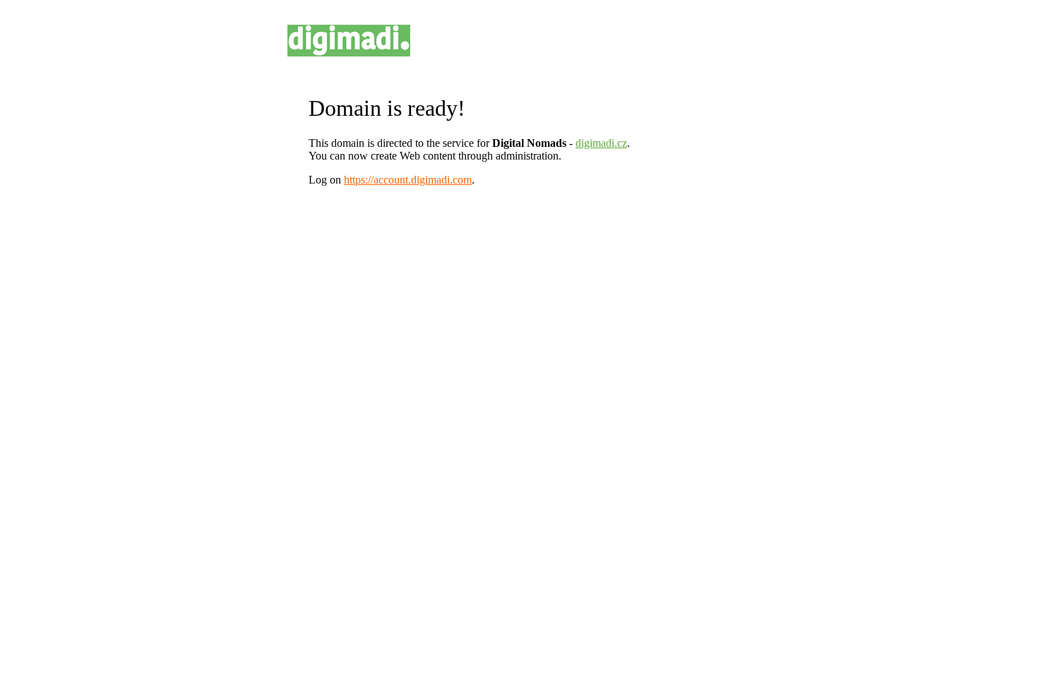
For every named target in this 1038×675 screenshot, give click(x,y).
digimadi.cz (601, 143)
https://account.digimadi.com (408, 180)
